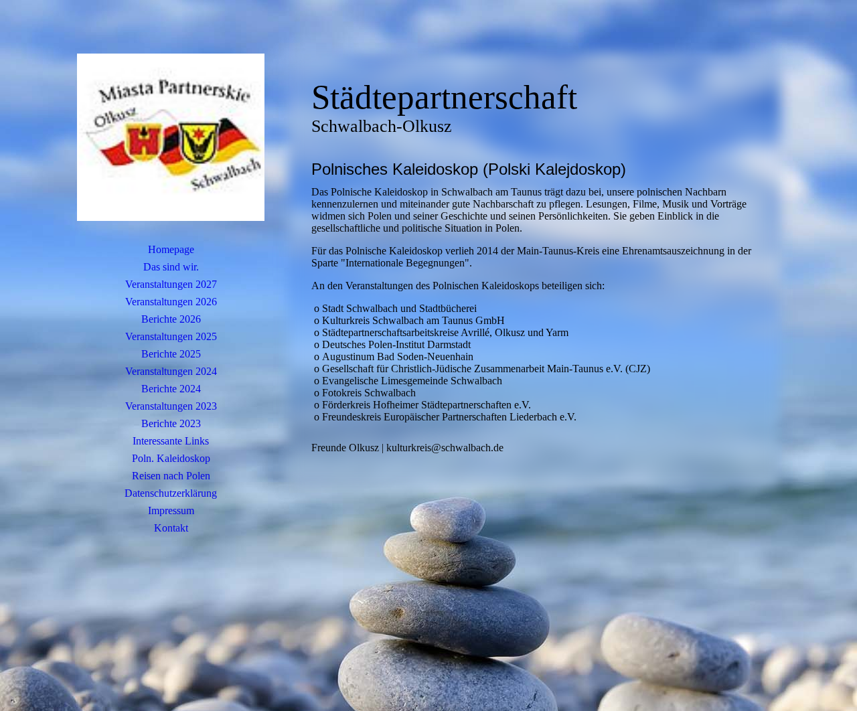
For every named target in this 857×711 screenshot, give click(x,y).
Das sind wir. (171, 266)
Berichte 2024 (171, 388)
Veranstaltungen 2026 (171, 301)
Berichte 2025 (171, 354)
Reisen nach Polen (171, 475)
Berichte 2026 (171, 319)
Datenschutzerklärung (171, 493)
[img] (170, 137)
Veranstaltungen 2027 (171, 284)
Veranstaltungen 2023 (171, 406)
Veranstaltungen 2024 (171, 371)
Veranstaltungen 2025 (171, 336)
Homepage (171, 249)
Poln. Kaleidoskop (171, 458)
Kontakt (171, 528)
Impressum (171, 510)
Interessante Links (171, 441)
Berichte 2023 (171, 423)
